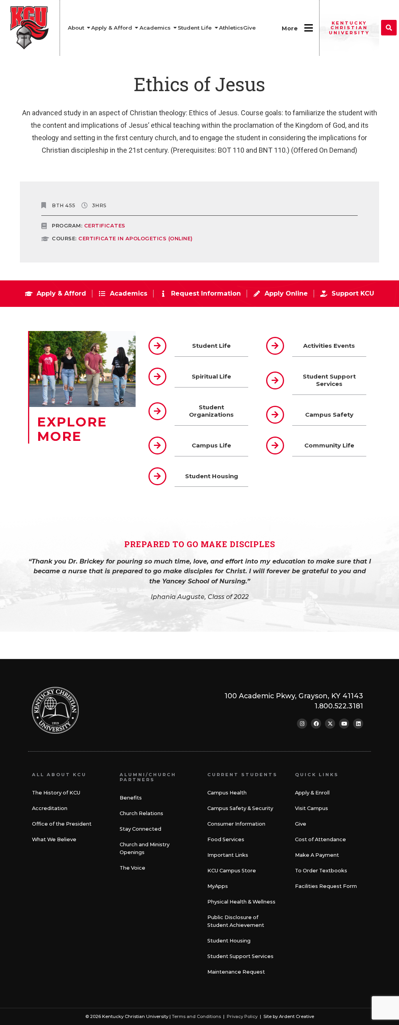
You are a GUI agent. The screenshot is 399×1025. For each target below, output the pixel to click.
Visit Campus (311, 808)
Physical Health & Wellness (241, 902)
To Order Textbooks (321, 871)
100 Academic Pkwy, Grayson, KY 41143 (293, 696)
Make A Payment (317, 855)
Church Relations (141, 813)
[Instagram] (302, 724)
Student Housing (229, 941)
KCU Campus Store (231, 871)
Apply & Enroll (312, 793)
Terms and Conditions (196, 1016)
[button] (389, 27)
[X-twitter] (330, 724)
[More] (308, 28)
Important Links (227, 855)
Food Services (225, 839)
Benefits (131, 798)
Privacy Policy (242, 1016)
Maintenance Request (236, 972)
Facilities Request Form (326, 886)
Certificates (104, 226)
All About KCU (59, 774)
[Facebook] (316, 724)
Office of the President (62, 824)
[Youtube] (344, 724)
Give (300, 824)
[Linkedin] (358, 724)
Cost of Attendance (320, 839)
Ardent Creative (296, 1016)
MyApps (217, 886)
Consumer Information (236, 824)
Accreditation (49, 808)
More (290, 28)
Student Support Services (240, 956)
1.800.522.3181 (338, 706)
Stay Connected (140, 829)
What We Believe (54, 839)
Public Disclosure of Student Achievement (235, 921)
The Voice (132, 868)
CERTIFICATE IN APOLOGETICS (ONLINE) (135, 238)
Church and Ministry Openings (144, 848)
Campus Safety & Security (240, 808)
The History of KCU (56, 793)
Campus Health (227, 793)
